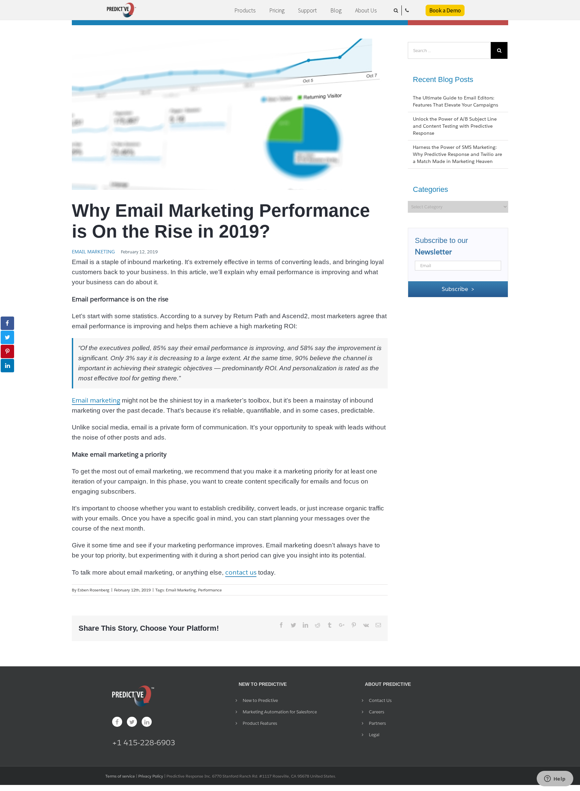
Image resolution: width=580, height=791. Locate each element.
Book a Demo (445, 10)
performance (210, 590)
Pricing (277, 10)
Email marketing (96, 400)
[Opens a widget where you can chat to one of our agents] (554, 779)
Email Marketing (93, 252)
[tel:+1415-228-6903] (407, 10)
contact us (240, 572)
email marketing (181, 590)
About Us (366, 10)
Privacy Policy (150, 776)
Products (245, 10)
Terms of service (120, 776)
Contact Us (380, 700)
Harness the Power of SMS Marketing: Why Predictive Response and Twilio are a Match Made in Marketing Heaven (457, 154)
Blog (336, 10)
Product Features (260, 723)
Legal (374, 735)
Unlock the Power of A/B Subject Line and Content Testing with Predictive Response (455, 126)
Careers (376, 712)
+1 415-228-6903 (143, 742)
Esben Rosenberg (93, 590)
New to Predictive (260, 700)
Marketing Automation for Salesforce (280, 712)
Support (307, 10)
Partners (377, 723)
